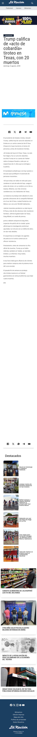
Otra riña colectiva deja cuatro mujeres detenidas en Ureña (15, 629)
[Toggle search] (32, 3)
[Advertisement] (18, 85)
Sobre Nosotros (18, 722)
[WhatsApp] (20, 132)
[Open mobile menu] (3, 3)
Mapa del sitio (18, 717)
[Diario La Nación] (16, 3)
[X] (14, 132)
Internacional (8, 35)
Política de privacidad (18, 719)
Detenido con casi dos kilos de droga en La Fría (25, 519)
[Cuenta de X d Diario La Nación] (14, 706)
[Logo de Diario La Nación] (18, 728)
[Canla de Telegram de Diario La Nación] (20, 706)
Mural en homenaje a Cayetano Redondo (25, 468)
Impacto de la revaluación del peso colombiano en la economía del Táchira (16, 657)
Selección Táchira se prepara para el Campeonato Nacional (26, 554)
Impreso (18, 8)
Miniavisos (27, 8)
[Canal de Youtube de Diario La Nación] (23, 706)
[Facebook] (9, 132)
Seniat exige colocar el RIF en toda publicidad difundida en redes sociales (18, 690)
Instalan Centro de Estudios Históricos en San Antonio (25, 485)
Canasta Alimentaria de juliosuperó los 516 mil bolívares (17, 592)
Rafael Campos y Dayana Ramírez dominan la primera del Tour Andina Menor (25, 502)
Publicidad (9, 8)
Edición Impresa (18, 715)
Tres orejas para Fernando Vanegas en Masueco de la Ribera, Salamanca (25, 537)
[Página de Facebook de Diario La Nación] (11, 706)
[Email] (30, 132)
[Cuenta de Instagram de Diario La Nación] (17, 706)
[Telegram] (25, 132)
